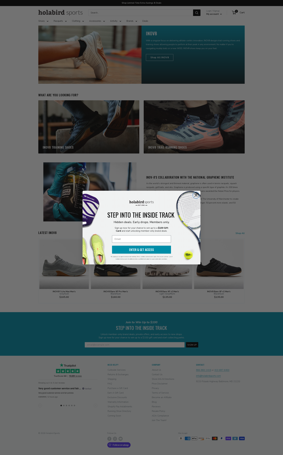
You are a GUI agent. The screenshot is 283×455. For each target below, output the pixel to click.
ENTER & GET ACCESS (141, 249)
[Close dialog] (196, 195)
